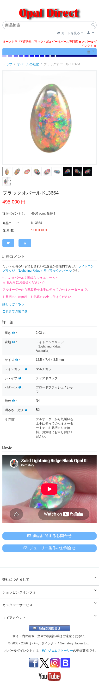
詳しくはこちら (13, 304)
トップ (7, 64)
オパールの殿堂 (28, 64)
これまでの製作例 (14, 311)
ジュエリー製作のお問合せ (52, 548)
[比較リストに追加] (25, 243)
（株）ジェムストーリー (56, 650)
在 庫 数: (8, 230)
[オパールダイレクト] (49, 11)
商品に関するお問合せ (52, 536)
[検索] (93, 25)
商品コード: (10, 223)
